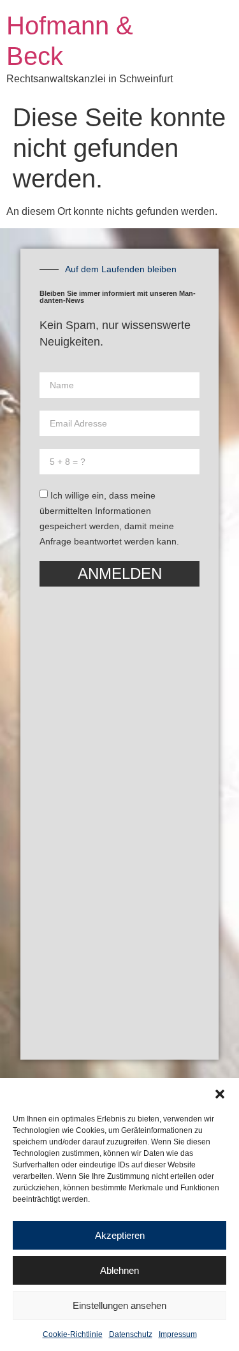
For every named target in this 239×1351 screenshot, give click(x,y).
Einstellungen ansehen (119, 1305)
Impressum (178, 1334)
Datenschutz (130, 1334)
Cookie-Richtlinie (73, 1334)
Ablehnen (119, 1270)
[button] (220, 1094)
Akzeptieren (120, 1235)
